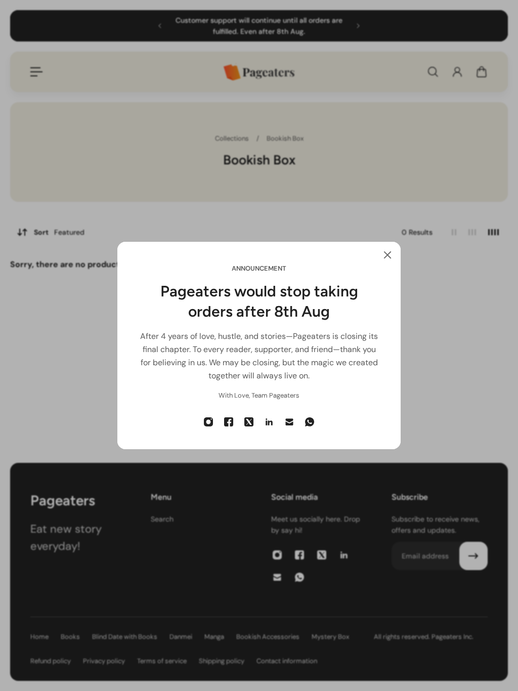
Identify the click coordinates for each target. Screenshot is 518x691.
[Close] (387, 255)
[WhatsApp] (310, 422)
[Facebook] (229, 422)
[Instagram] (208, 422)
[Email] (289, 422)
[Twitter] (249, 422)
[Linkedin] (269, 422)
